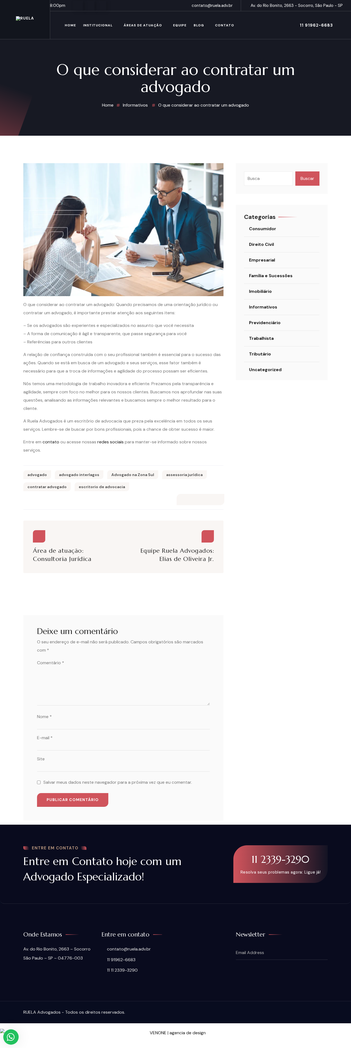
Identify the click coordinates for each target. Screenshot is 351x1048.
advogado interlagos (79, 474)
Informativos (263, 307)
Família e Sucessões (271, 276)
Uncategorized (265, 370)
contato (51, 442)
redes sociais (110, 442)
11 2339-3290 (280, 859)
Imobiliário (260, 291)
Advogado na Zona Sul (132, 474)
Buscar (307, 178)
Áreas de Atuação (143, 25)
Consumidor (262, 229)
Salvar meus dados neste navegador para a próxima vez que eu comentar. (117, 782)
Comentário (50, 663)
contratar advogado (47, 486)
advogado (37, 474)
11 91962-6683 (316, 25)
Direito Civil (261, 244)
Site (41, 759)
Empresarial (262, 260)
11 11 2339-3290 (122, 970)
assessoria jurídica (184, 474)
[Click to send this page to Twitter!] (205, 499)
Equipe (179, 25)
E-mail (45, 738)
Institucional (98, 25)
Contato (224, 25)
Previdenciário (265, 323)
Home (70, 25)
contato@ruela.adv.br (212, 5)
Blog (199, 25)
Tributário (260, 354)
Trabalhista (261, 338)
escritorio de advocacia (102, 486)
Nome (44, 716)
